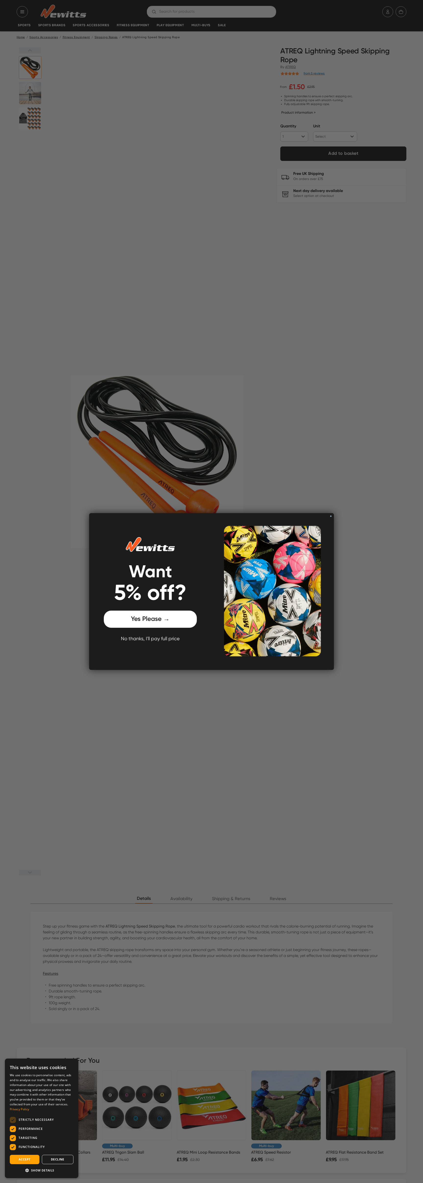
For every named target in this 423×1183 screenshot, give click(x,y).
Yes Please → (150, 619)
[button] (41, 1170)
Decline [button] (57, 1159)
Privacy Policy (19, 1109)
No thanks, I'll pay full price (150, 638)
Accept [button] (24, 1159)
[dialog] (41, 1118)
